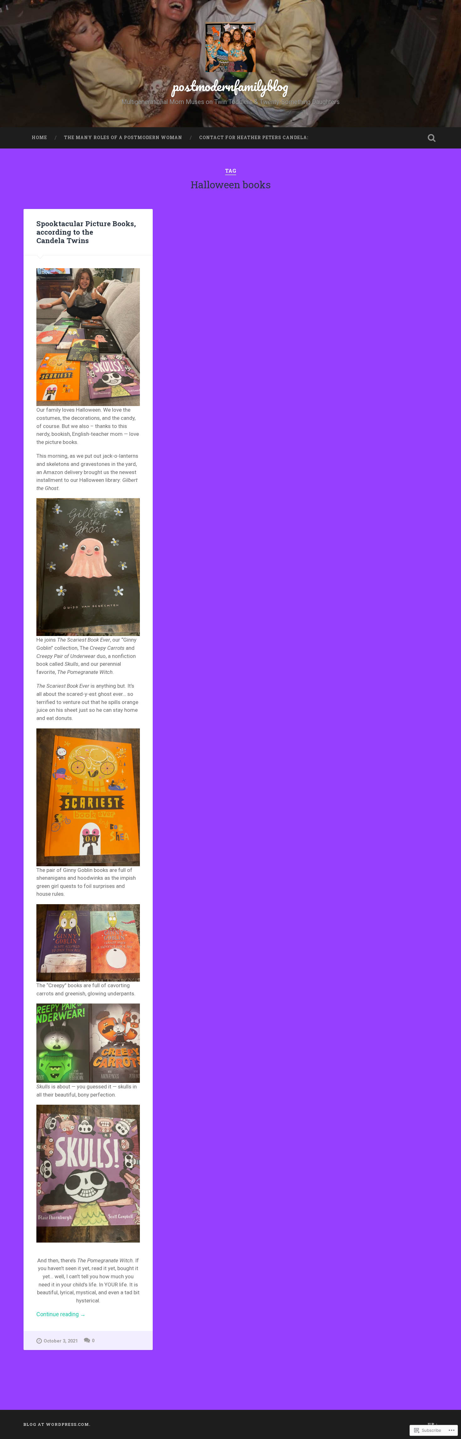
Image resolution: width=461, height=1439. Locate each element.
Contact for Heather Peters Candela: (253, 137)
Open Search (432, 138)
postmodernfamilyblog (230, 86)
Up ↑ (432, 1424)
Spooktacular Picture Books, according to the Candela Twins (86, 232)
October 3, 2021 (61, 1341)
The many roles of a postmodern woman (123, 137)
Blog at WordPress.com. (56, 1424)
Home (39, 137)
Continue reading (61, 1314)
